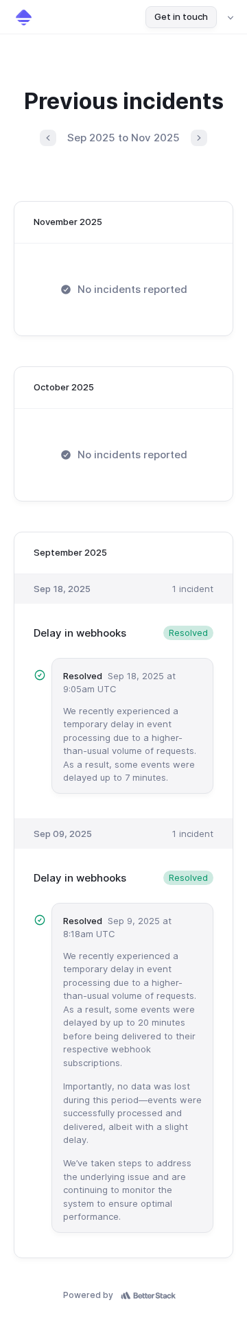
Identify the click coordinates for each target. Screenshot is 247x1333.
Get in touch (181, 16)
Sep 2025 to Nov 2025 (123, 137)
